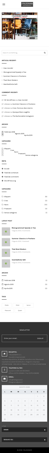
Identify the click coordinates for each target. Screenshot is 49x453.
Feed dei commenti (11, 177)
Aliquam (7, 149)
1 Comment (25, 241)
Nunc (16, 152)
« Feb (4, 426)
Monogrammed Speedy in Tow (14, 72)
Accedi (6, 169)
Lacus (29, 305)
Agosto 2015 (19, 134)
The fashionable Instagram (23, 116)
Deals (7, 305)
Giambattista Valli (10, 84)
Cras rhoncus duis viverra (22, 108)
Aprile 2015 (28, 135)
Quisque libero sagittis (21, 112)
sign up (40, 338)
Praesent (21, 154)
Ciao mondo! (8, 68)
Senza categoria (31, 155)
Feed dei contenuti (11, 173)
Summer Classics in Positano (14, 76)
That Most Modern (10, 80)
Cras (12, 150)
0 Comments (26, 231)
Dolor (17, 305)
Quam (20, 310)
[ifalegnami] (24, 4)
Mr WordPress (9, 100)
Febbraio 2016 (9, 132)
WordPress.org (10, 181)
